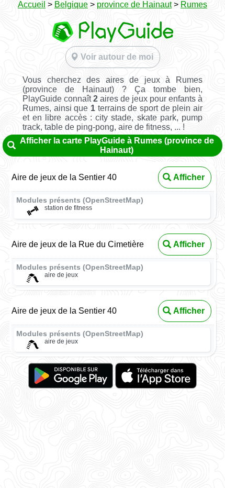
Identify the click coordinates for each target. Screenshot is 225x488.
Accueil (32, 4)
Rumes (194, 4)
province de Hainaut (134, 4)
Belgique (71, 4)
